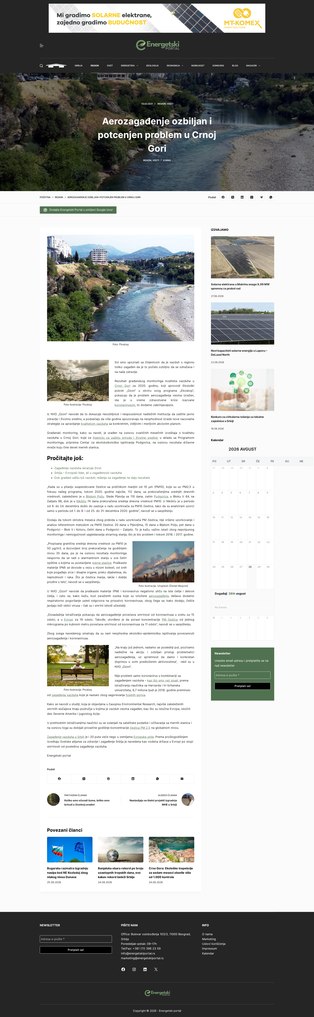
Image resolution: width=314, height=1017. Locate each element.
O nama (207, 934)
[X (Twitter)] (232, 197)
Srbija (78, 65)
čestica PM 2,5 (140, 728)
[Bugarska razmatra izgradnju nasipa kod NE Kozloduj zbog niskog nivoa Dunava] (69, 849)
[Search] (41, 65)
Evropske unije (144, 737)
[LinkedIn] (242, 197)
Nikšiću (81, 501)
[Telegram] (261, 197)
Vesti (170, 103)
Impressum (209, 948)
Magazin (251, 65)
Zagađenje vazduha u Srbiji (65, 737)
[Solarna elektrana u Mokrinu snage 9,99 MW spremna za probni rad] (242, 257)
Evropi (68, 619)
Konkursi (218, 65)
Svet (110, 65)
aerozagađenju (159, 596)
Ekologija (152, 65)
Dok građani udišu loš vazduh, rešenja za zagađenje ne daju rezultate (102, 477)
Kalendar (208, 953)
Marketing (209, 939)
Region (95, 65)
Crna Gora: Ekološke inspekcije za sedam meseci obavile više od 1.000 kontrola (171, 872)
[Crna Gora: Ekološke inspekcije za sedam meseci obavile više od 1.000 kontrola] (171, 849)
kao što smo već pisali (162, 680)
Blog (235, 65)
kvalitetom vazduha (94, 423)
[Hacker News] (251, 197)
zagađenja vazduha (65, 695)
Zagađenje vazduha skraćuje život (77, 468)
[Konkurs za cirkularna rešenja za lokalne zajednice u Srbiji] (242, 390)
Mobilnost (197, 65)
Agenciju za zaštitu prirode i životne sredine (125, 437)
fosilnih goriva (135, 695)
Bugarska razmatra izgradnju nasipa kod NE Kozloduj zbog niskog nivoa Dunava (67, 872)
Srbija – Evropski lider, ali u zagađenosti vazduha (88, 473)
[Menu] (41, 45)
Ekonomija (173, 65)
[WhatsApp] (270, 197)
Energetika (128, 65)
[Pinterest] (108, 779)
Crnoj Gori (122, 385)
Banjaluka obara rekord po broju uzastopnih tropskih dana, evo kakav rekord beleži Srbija (120, 872)
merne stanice (102, 563)
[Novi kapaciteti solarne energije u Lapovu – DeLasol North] (242, 323)
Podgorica (161, 496)
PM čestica (170, 619)
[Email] (182, 779)
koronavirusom (125, 405)
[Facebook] (223, 197)
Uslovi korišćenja (214, 944)
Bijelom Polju (95, 496)
